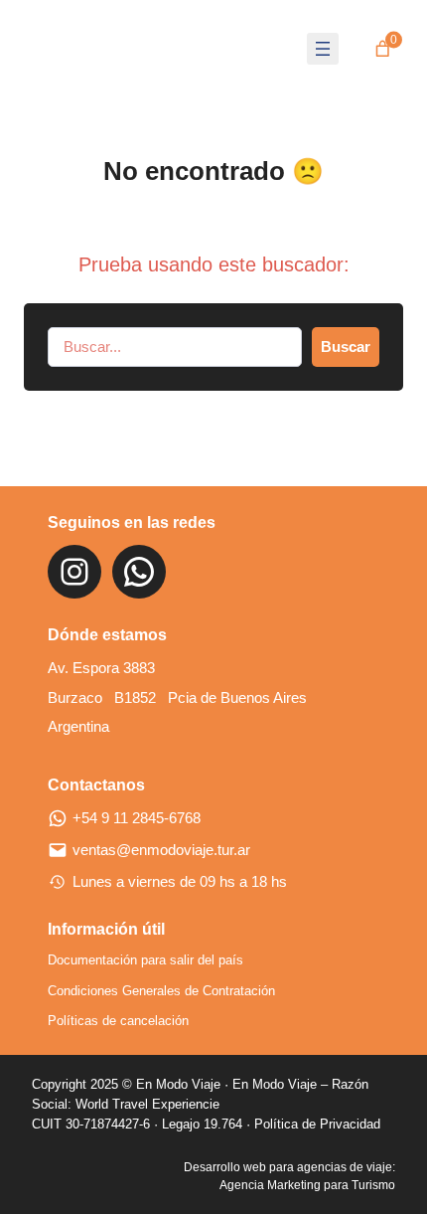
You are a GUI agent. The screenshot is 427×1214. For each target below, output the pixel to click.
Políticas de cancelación (118, 1020)
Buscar (345, 347)
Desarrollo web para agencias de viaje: (289, 1167)
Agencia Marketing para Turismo (307, 1185)
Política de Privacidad (317, 1124)
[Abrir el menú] (323, 49)
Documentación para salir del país (145, 960)
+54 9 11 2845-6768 (136, 818)
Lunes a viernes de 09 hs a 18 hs (179, 882)
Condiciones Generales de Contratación (161, 990)
